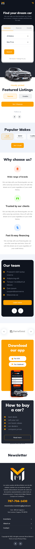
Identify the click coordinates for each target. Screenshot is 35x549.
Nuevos (18, 28)
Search (9, 52)
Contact (6, 528)
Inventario (7, 519)
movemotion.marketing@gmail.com (17, 506)
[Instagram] (20, 544)
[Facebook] (15, 544)
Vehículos (7, 28)
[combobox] (17, 35)
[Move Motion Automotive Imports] (2, 3)
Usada (29, 28)
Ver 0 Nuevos (18, 104)
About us (6, 523)
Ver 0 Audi (17, 145)
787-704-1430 (17, 501)
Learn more (17, 303)
